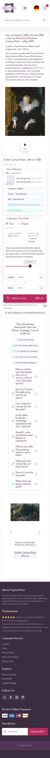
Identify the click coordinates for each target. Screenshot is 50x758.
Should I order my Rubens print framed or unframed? (24, 436)
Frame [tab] (25, 224)
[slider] (30, 266)
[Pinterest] (22, 697)
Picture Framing (9, 674)
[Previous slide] (11, 532)
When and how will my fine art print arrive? (23, 464)
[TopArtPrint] (9, 8)
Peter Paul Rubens (26, 38)
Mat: (16, 199)
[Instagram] (16, 697)
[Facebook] (10, 697)
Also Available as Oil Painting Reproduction (26, 313)
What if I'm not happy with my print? (23, 484)
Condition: (15, 188)
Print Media (7, 679)
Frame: (17, 194)
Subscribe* (38, 731)
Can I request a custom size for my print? (23, 406)
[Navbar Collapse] (25, 8)
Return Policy (8, 661)
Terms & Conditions (10, 657)
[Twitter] (4, 697)
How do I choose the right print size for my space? (24, 393)
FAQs (4, 648)
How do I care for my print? (24, 474)
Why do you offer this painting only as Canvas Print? (24, 451)
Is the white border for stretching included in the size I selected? (23, 421)
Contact (5, 644)
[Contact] (45, 306)
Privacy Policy (8, 652)
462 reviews (23, 621)
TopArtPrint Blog (9, 683)
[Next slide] (39, 532)
